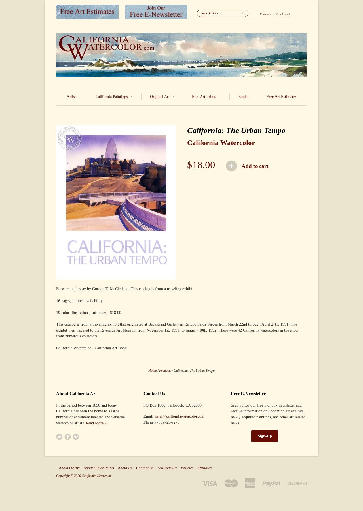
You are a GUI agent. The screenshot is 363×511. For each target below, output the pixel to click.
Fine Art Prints (204, 97)
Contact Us (144, 468)
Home (152, 371)
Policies (187, 468)
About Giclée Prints (99, 468)
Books (243, 97)
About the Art (69, 468)
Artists (72, 97)
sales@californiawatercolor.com (179, 416)
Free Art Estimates (281, 97)
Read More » (96, 423)
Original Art (160, 97)
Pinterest (76, 436)
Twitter (59, 436)
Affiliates (204, 468)
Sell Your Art (167, 468)
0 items (265, 14)
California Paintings (112, 97)
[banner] (181, 55)
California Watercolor (221, 142)
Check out (282, 14)
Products (165, 371)
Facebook (67, 436)
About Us (125, 468)
